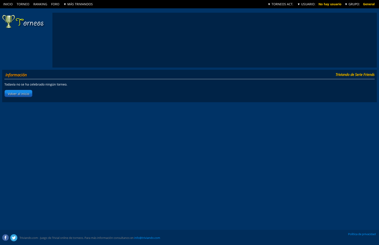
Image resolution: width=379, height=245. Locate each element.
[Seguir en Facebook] (5, 237)
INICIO (8, 4)
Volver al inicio (18, 94)
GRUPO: (352, 4)
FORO (55, 4)
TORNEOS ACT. (280, 4)
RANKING (40, 4)
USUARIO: (306, 4)
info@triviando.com (147, 238)
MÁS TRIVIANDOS (78, 4)
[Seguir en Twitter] (13, 237)
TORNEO (23, 4)
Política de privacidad (362, 234)
